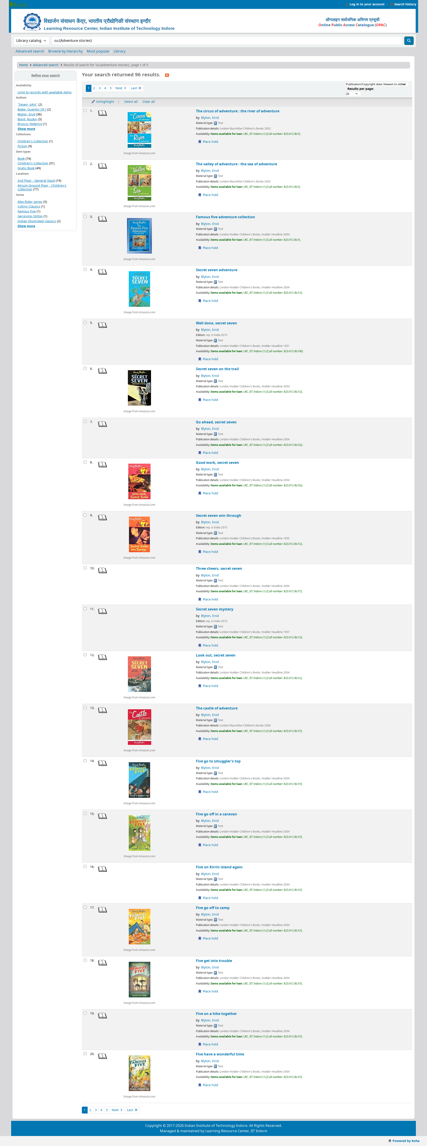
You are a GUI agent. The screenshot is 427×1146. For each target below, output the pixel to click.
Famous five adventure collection (225, 217)
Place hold (210, 141)
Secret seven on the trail (217, 369)
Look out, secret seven (216, 655)
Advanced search (30, 51)
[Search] (409, 40)
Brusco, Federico (30, 124)
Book (21, 158)
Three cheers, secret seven (219, 568)
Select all (131, 101)
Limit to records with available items (45, 92)
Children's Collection (33, 141)
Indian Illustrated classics (37, 221)
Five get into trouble (214, 960)
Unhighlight (104, 101)
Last (134, 88)
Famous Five (27, 211)
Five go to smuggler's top (218, 761)
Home (23, 65)
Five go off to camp (213, 907)
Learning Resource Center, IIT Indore (20, 4)
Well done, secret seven (216, 323)
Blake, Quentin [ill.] (32, 109)
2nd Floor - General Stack (36, 180)
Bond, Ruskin (27, 119)
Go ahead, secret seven (216, 422)
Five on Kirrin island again (219, 867)
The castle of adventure (217, 708)
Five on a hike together (216, 1013)
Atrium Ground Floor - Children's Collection (42, 187)
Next (119, 88)
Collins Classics (29, 206)
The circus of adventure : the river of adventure (237, 111)
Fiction (22, 146)
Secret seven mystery (214, 609)
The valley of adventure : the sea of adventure (236, 164)
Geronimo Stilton (30, 216)
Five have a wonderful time (220, 1054)
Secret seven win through (218, 515)
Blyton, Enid (26, 114)
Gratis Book (26, 168)
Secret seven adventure (216, 270)
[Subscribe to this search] (167, 75)
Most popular (98, 51)
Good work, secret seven (217, 462)
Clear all (149, 101)
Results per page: (360, 89)
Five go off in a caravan (216, 814)
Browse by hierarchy (65, 51)
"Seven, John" (28, 104)
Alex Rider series (30, 202)
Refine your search (45, 75)
